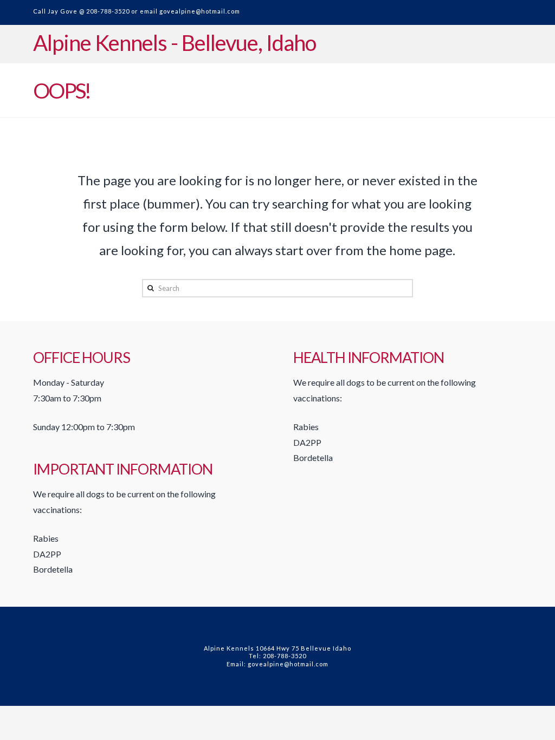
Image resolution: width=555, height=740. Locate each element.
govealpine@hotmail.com (199, 11)
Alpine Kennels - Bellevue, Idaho (174, 43)
